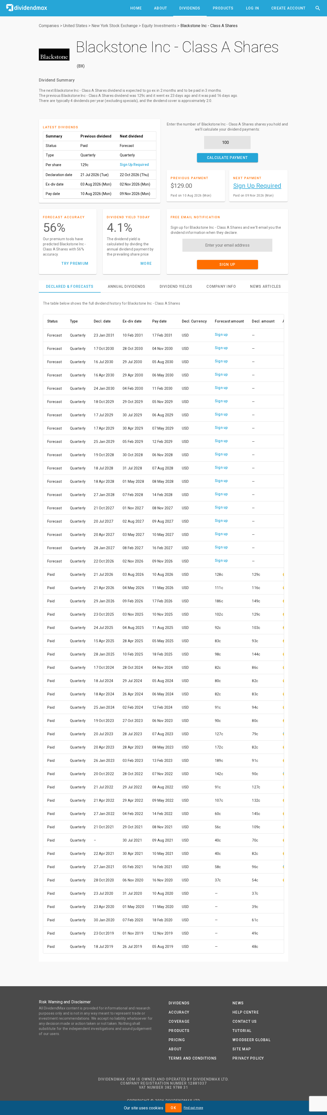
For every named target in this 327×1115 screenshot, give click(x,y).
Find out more (193, 1108)
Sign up (221, 334)
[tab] (136, 8)
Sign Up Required (134, 165)
